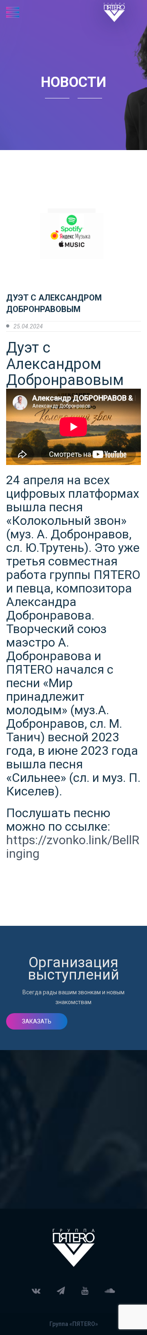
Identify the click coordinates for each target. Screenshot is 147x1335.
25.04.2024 (28, 326)
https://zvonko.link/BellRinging (72, 847)
